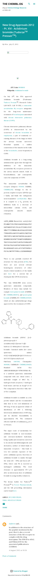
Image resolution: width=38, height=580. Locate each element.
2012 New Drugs (14, 497)
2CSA (26, 262)
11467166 (17, 362)
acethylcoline (22, 199)
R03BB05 (22, 87)
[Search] (29, 4)
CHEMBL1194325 (25, 365)
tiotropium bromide (17, 292)
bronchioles (13, 151)
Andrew (12, 524)
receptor (20, 108)
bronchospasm (18, 114)
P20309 (21, 187)
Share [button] (5, 507)
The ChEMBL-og (13, 4)
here (10, 274)
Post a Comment (9, 556)
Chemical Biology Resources (17, 8)
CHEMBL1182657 (12, 295)
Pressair (14, 102)
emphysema (8, 136)
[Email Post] (4, 505)
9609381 (7, 365)
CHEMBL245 (8, 190)
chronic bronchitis (22, 133)
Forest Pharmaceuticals (22, 485)
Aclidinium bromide (21, 90)
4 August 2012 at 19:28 (18, 550)
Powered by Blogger (20, 571)
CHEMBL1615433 (25, 298)
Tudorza (7, 102)
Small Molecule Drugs (12, 500)
